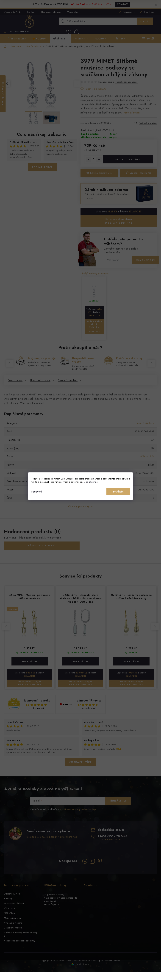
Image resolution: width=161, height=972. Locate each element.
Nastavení (36, 491)
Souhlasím (118, 491)
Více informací (91, 481)
